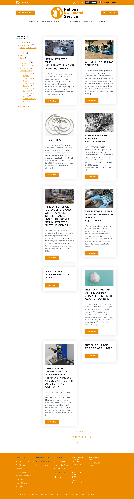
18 (82, 437)
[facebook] (78, 2)
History (19, 469)
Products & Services (70, 21)
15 (73, 437)
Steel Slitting (24, 68)
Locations (99, 21)
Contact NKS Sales (61, 465)
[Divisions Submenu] (92, 21)
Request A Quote (60, 469)
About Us (32, 21)
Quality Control (21, 472)
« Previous (79, 431)
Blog (17, 490)
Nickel (22, 58)
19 (85, 437)
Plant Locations (60, 461)
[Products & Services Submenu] (80, 21)
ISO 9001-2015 (44, 465)
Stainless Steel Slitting (27, 66)
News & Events (22, 483)
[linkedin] (82, 2)
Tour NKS (19, 486)
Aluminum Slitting (26, 45)
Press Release (25, 60)
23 (91, 437)
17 (79, 437)
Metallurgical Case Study (28, 48)
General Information (49, 21)
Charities (19, 479)
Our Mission (20, 465)
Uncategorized (25, 106)
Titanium (23, 104)
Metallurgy (23, 53)
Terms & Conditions (23, 476)
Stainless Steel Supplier (24, 461)
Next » (79, 443)
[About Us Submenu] (38, 21)
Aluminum (23, 43)
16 (76, 437)
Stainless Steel (25, 63)
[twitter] (74, 2)
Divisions (86, 21)
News (22, 55)
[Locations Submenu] (105, 21)
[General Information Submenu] (59, 21)
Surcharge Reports (26, 71)
